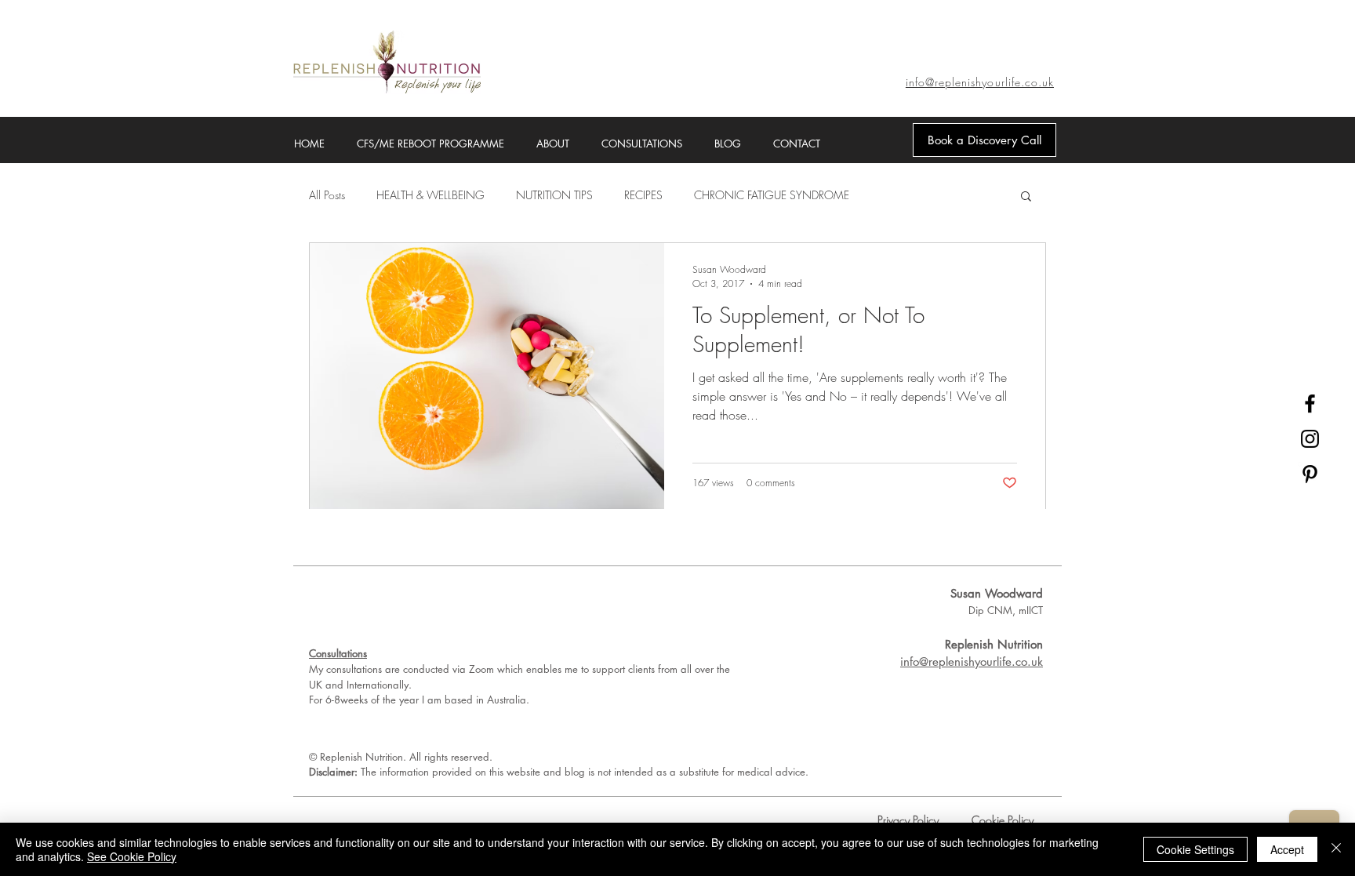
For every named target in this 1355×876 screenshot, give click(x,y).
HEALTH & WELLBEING (430, 194)
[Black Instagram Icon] (1310, 439)
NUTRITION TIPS (554, 194)
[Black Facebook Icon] (1310, 403)
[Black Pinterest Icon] (1310, 474)
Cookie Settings (1195, 849)
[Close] (1336, 849)
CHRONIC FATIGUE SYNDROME (771, 194)
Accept (1287, 849)
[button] (1026, 197)
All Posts (327, 194)
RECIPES (643, 194)
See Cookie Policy (131, 856)
